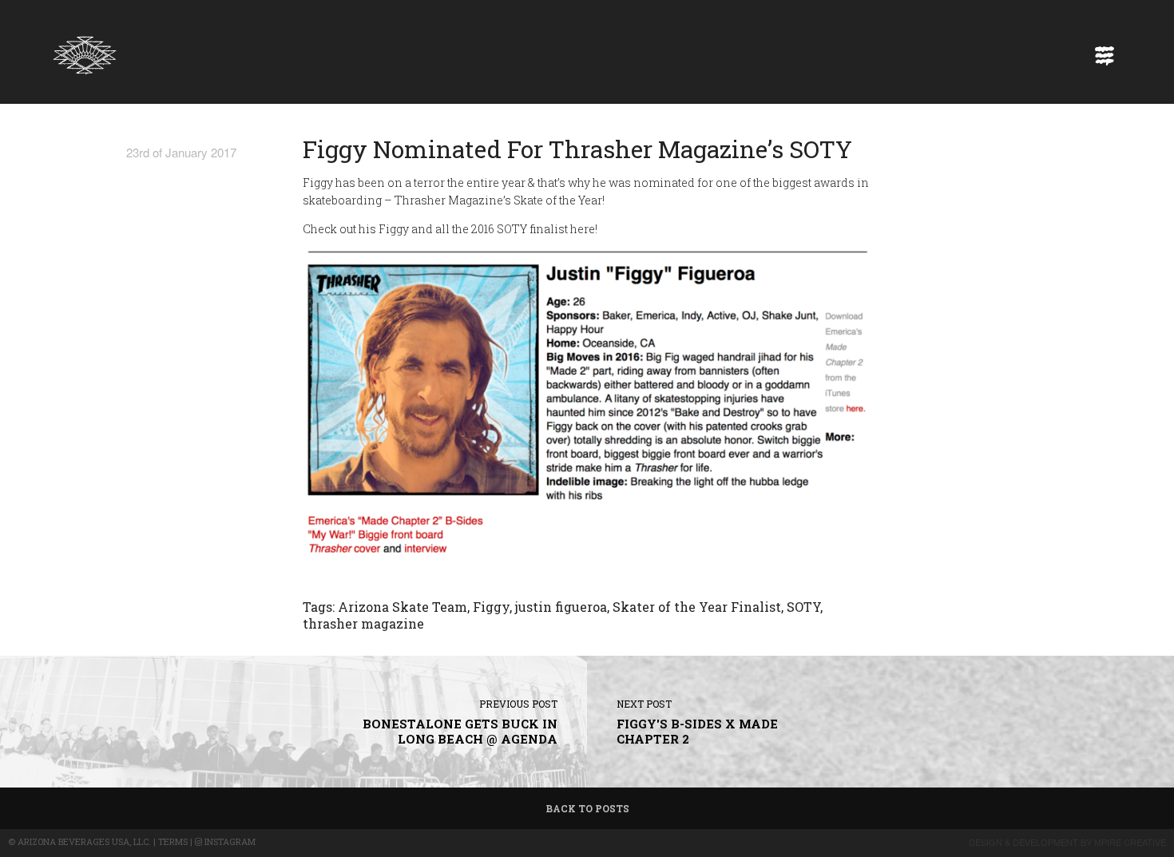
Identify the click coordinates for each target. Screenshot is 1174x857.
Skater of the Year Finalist (697, 606)
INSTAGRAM (229, 841)
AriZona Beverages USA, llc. (84, 841)
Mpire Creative (1130, 841)
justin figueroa (561, 606)
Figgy (491, 606)
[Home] (85, 51)
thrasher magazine (363, 623)
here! (583, 228)
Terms (173, 841)
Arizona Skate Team (402, 606)
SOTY (803, 606)
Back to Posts (587, 808)
